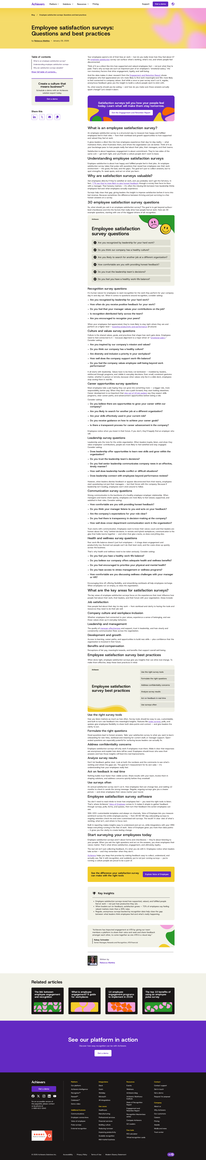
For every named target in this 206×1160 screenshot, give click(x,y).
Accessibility (68, 1154)
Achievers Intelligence (79, 1089)
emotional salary (158, 337)
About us (157, 1106)
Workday (102, 1093)
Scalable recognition (106, 1136)
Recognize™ (76, 1093)
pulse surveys (155, 721)
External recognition (79, 1128)
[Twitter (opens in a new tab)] (38, 1096)
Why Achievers (160, 1110)
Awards (157, 1125)
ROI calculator (131, 1134)
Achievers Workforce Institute (134, 1098)
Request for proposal (162, 1097)
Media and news (160, 1128)
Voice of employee (78, 1121)
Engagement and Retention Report (145, 75)
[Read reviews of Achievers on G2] (42, 1135)
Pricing (96, 4)
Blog (33, 15)
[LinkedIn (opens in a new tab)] (49, 1096)
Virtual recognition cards (135, 1137)
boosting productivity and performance (129, 326)
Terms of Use (96, 1154)
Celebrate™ (75, 1100)
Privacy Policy (82, 1154)
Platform (53, 4)
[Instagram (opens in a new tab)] (43, 1096)
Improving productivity (107, 1132)
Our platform (76, 1085)
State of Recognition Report (134, 1103)
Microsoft (102, 1097)
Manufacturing (104, 1114)
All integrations (104, 1100)
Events (129, 1085)
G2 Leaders (130, 1124)
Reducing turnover (106, 1128)
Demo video (75, 1104)
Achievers (92, 855)
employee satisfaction (100, 59)
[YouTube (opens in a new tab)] (54, 1096)
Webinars (130, 1089)
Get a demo (158, 1093)
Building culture (105, 1125)
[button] (81, 1082)
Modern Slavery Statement (115, 1154)
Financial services (105, 1121)
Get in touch (159, 1089)
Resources (81, 4)
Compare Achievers (134, 1120)
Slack (101, 1085)
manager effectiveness (110, 628)
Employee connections (79, 1117)
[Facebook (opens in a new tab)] (33, 1096)
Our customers (160, 1114)
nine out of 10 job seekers (135, 393)
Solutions (67, 4)
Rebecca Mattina (42, 41)
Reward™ (74, 1097)
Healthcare (103, 1110)
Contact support (160, 1085)
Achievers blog (132, 1093)
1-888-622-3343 (39, 1108)
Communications (77, 1114)
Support (145, 4)
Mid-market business (107, 1139)
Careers (157, 1117)
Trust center (159, 1132)
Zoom (101, 1089)
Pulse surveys (76, 1125)
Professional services (107, 1117)
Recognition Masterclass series (136, 1115)
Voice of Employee (117, 804)
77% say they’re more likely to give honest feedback (115, 183)
